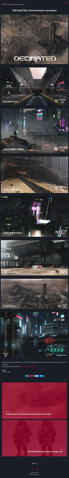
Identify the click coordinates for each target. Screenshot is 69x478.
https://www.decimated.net (28, 366)
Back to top (35, 472)
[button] (34, 463)
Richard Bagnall (8, 3)
